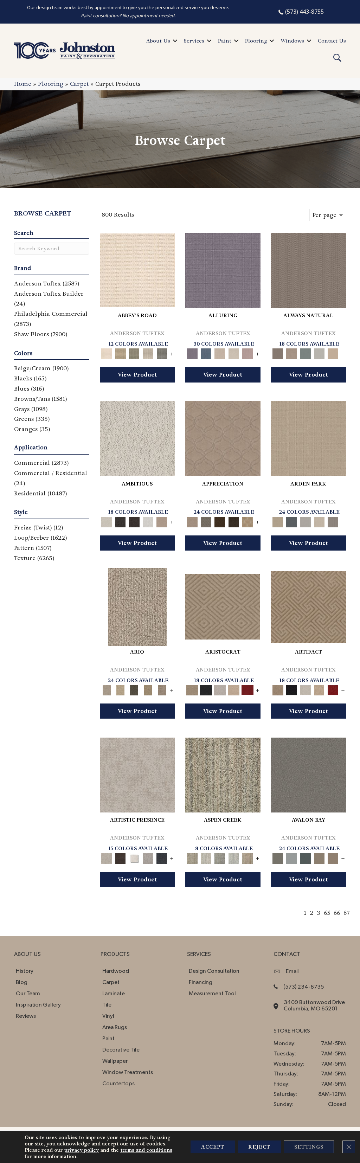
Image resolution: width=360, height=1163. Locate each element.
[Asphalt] (308, 774)
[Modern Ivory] (206, 857)
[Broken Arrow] (162, 689)
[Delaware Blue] (162, 353)
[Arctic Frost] (206, 521)
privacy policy (81, 1150)
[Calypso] (291, 857)
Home (22, 84)
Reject (259, 1147)
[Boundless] (134, 353)
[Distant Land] (333, 857)
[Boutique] (333, 353)
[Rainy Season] (233, 857)
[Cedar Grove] (223, 774)
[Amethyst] (223, 269)
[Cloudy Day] (305, 521)
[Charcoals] (120, 521)
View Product (137, 374)
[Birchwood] (222, 606)
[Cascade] (220, 689)
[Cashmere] (233, 689)
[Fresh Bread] (162, 521)
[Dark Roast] (134, 521)
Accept (212, 1147)
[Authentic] (308, 438)
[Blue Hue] (291, 521)
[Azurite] (206, 353)
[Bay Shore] (148, 689)
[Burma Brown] (120, 857)
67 (346, 913)
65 (327, 913)
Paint (224, 41)
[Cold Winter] (148, 857)
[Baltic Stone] (137, 774)
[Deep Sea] (162, 857)
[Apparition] (134, 689)
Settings (308, 1147)
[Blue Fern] (305, 353)
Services (194, 41)
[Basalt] (220, 353)
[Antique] (120, 689)
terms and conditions (146, 1150)
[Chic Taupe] (148, 353)
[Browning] (233, 521)
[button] (175, 41)
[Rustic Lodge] (247, 857)
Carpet (79, 84)
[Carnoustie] (247, 521)
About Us (158, 41)
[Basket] (291, 353)
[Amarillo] (223, 438)
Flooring (256, 41)
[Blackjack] (206, 689)
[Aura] (137, 269)
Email (292, 971)
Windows (292, 41)
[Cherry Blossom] (247, 689)
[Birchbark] (233, 353)
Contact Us (332, 41)
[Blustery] (319, 353)
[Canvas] (137, 438)
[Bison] (220, 521)
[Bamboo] (120, 353)
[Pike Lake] (220, 857)
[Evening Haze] (333, 521)
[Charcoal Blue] (305, 857)
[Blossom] (247, 353)
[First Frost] (148, 521)
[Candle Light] (134, 857)
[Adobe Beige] (137, 606)
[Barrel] (308, 269)
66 (337, 913)
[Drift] (319, 521)
